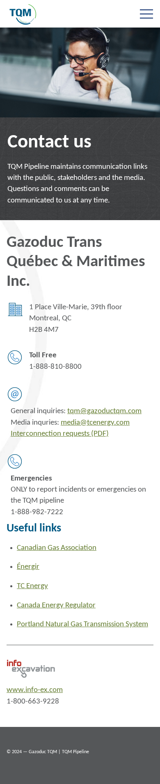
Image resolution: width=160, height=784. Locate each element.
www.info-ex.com (35, 690)
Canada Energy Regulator (56, 605)
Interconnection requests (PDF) (60, 434)
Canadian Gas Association (56, 548)
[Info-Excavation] (33, 669)
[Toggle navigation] (146, 14)
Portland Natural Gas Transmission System (82, 624)
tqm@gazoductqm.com (104, 411)
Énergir (28, 567)
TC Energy (32, 586)
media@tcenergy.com (95, 423)
